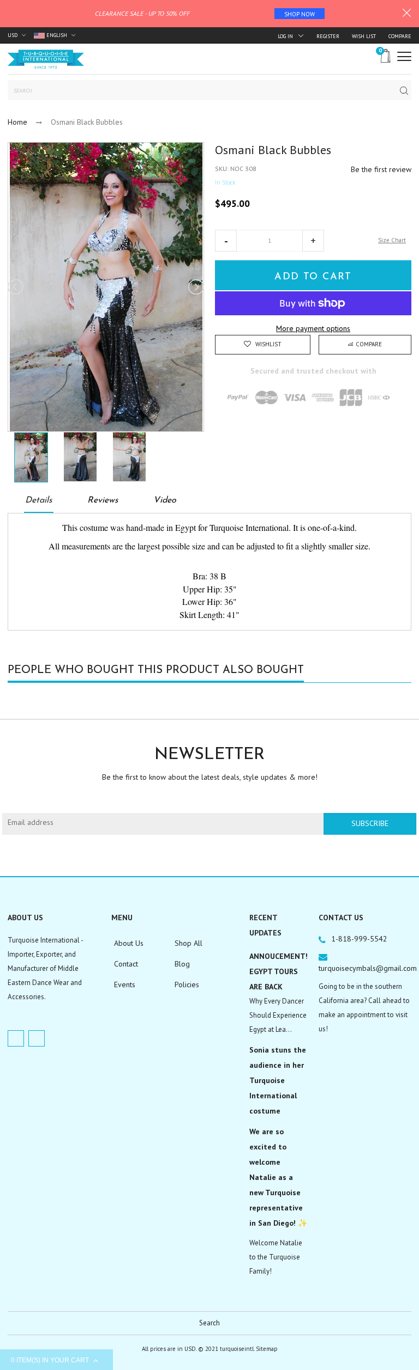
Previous (16, 287)
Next (195, 287)
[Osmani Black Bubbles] (31, 457)
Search (209, 1323)
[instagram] (36, 1038)
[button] (226, 241)
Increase (313, 241)
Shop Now (299, 14)
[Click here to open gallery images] (195, 156)
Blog (182, 964)
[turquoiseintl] (46, 59)
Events (124, 984)
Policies (187, 984)
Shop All (188, 943)
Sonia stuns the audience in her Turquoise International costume (277, 1080)
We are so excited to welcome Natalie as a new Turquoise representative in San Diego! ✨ (278, 1177)
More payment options (313, 328)
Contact (126, 964)
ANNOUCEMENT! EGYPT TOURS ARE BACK (278, 971)
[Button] (404, 56)
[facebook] (16, 1038)
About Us (128, 943)
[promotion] (407, 14)
